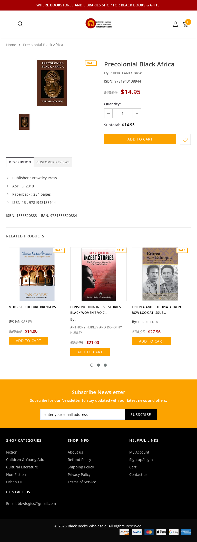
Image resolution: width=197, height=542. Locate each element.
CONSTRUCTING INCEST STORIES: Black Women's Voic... (96, 310)
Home (11, 44)
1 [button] (91, 365)
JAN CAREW (23, 321)
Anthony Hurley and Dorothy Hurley (96, 330)
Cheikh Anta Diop (126, 73)
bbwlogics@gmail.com (37, 503)
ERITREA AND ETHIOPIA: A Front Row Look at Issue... (157, 310)
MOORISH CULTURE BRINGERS (32, 307)
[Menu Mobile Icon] (9, 24)
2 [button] (98, 365)
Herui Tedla (148, 322)
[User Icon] (175, 24)
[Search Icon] (20, 24)
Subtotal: (112, 124)
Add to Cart (28, 340)
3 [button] (105, 365)
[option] (51, 83)
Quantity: (112, 104)
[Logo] (98, 22)
